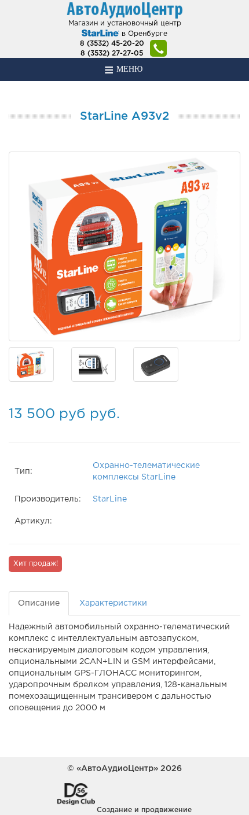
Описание (39, 603)
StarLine (110, 499)
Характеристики (113, 603)
